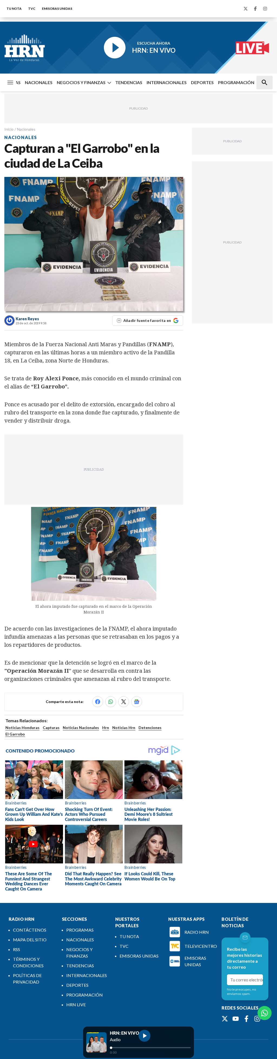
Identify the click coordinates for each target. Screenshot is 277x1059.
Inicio (9, 129)
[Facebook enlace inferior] (246, 1018)
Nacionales (26, 129)
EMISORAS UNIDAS (57, 8)
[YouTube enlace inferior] (235, 1018)
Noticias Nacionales (81, 727)
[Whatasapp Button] (265, 1013)
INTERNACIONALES (167, 82)
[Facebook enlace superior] (255, 8)
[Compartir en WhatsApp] (110, 701)
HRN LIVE (76, 1004)
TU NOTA (14, 8)
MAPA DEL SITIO (30, 939)
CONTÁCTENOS (29, 929)
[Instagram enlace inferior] (257, 1018)
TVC (31, 8)
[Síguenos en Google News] (136, 701)
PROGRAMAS (80, 929)
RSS (16, 949)
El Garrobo (15, 734)
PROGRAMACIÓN (236, 82)
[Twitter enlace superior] (245, 8)
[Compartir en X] (123, 701)
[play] (144, 1036)
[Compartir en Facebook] (97, 701)
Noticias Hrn (123, 727)
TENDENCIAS (128, 82)
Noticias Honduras (22, 727)
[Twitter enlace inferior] (225, 1018)
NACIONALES (38, 82)
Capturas (51, 727)
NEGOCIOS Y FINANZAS (81, 82)
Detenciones (149, 727)
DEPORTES (202, 82)
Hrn (105, 727)
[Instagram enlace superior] (265, 8)
